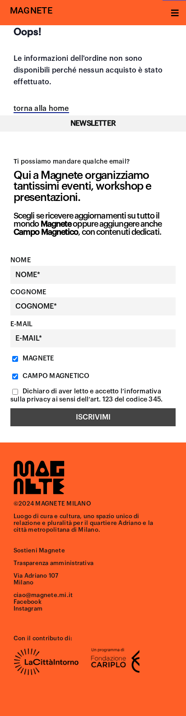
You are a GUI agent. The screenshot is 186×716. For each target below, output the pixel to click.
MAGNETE (37, 358)
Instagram (28, 608)
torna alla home (41, 108)
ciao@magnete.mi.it (43, 595)
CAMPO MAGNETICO (55, 376)
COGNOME (28, 292)
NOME (20, 260)
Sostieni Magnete (39, 550)
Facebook (28, 602)
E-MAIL (21, 324)
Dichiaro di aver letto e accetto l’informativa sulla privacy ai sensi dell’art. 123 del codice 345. (86, 395)
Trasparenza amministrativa (53, 563)
